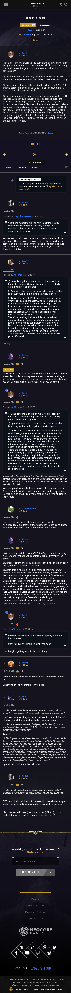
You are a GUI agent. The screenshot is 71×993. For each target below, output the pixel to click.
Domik (31, 30)
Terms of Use (35, 905)
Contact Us (35, 918)
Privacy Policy (35, 912)
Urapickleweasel (22, 216)
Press (35, 899)
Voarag (17, 629)
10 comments (35, 162)
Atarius (27, 35)
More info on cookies (46, 985)
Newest (9, 167)
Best (34, 167)
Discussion (45, 25)
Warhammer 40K (28, 25)
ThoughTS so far (32, 180)
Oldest (22, 167)
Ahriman (18, 275)
